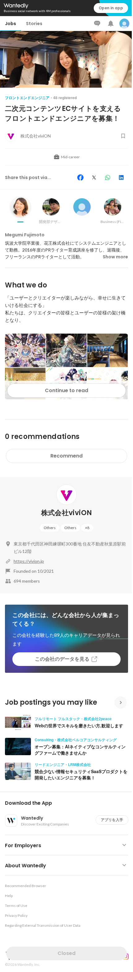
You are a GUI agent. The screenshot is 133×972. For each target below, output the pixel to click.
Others (50, 527)
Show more (115, 257)
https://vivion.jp (29, 561)
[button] (69, 803)
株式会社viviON (66, 513)
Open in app (111, 8)
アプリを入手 (112, 819)
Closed (66, 953)
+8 (87, 527)
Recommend (66, 455)
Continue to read (66, 390)
